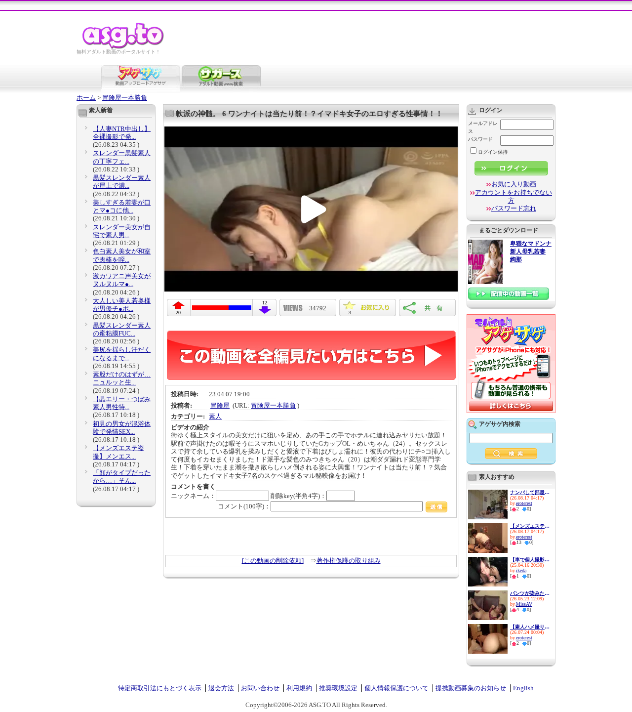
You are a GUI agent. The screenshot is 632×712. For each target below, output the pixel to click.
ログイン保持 (493, 152)
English (523, 688)
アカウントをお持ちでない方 (513, 196)
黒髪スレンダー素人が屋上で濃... (122, 181)
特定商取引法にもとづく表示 (159, 688)
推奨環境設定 (338, 688)
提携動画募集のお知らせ (470, 688)
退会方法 (221, 688)
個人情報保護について (396, 688)
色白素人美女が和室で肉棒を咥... (122, 255)
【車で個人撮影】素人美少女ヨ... (530, 559)
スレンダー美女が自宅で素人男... (122, 231)
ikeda (521, 570)
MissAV (524, 604)
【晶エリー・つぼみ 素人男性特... (122, 403)
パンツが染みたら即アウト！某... (530, 593)
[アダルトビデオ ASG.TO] (124, 47)
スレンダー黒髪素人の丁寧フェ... (122, 157)
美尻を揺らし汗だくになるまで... (122, 353)
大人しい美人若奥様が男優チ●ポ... (122, 304)
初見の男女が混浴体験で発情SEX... (122, 427)
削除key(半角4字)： (298, 496)
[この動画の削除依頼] (273, 560)
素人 (215, 416)
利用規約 (299, 688)
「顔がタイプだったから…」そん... (122, 476)
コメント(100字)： (244, 506)
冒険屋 (220, 405)
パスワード (480, 139)
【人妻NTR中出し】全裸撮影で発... (122, 132)
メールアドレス (483, 127)
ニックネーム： (193, 496)
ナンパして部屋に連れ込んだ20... (530, 492)
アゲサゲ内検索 (499, 423)
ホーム (86, 97)
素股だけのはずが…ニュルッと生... (122, 378)
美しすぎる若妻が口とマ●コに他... (122, 206)
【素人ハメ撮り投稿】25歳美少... (530, 626)
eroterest (524, 503)
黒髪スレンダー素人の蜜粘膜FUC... (122, 329)
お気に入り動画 (513, 184)
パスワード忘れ (513, 208)
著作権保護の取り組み (348, 560)
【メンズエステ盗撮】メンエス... (118, 452)
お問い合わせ (260, 688)
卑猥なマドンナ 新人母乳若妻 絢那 (531, 251)
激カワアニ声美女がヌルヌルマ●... (122, 280)
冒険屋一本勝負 (124, 97)
